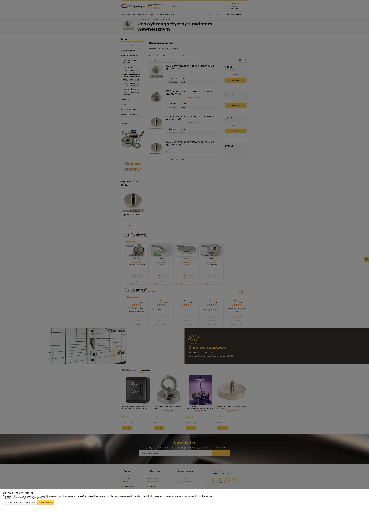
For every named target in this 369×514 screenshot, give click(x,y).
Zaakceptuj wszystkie (46, 502)
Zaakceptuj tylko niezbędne (13, 502)
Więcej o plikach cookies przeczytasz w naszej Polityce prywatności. (26, 498)
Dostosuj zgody (30, 502)
